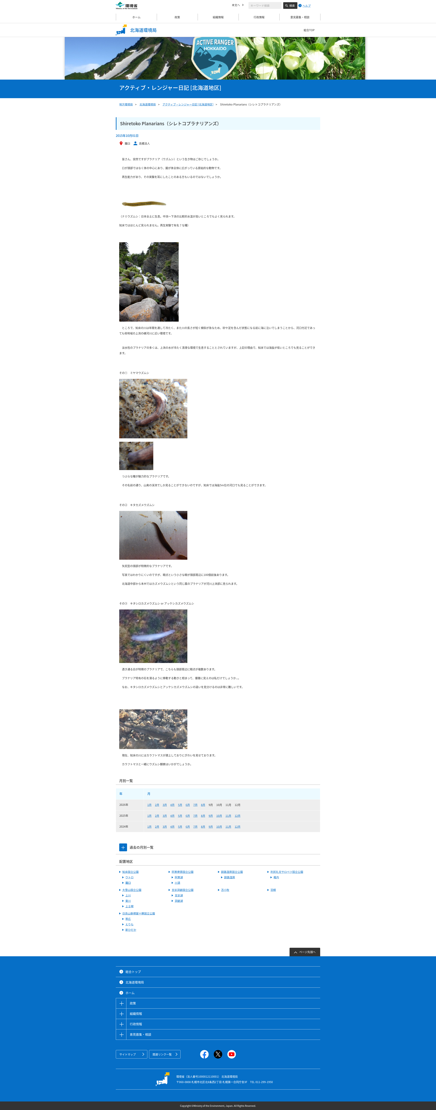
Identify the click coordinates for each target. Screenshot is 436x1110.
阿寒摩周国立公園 (182, 872)
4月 (172, 805)
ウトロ (129, 877)
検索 (292, 5)
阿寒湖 (179, 877)
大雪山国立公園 (131, 890)
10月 (219, 816)
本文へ (236, 5)
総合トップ (133, 971)
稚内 (276, 877)
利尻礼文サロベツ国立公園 (286, 872)
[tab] (123, 847)
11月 (228, 816)
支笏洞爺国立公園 (182, 890)
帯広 (128, 919)
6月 (188, 805)
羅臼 (128, 883)
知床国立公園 (130, 872)
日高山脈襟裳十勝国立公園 (138, 913)
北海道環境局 (147, 104)
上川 (128, 895)
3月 (165, 805)
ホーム (136, 17)
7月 (195, 805)
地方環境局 (126, 104)
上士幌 (129, 906)
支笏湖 (179, 895)
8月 (203, 805)
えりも (129, 924)
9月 (211, 816)
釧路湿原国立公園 (232, 872)
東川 (128, 901)
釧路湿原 (229, 877)
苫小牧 (225, 890)
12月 (237, 816)
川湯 (177, 883)
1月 (149, 805)
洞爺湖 (179, 901)
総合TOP (309, 30)
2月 (157, 805)
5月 (180, 805)
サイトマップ (127, 1054)
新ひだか (130, 930)
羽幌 (273, 890)
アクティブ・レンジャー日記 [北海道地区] (187, 104)
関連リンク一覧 (162, 1054)
